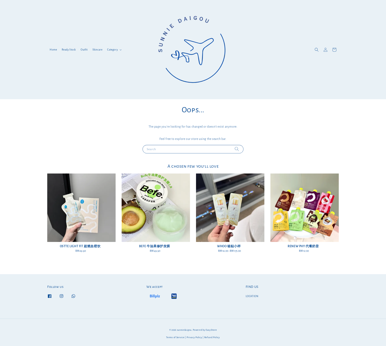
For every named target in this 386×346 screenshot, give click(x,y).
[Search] (236, 149)
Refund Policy (212, 337)
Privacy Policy (194, 337)
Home (53, 49)
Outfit (84, 49)
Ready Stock (69, 49)
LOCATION (252, 296)
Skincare (97, 49)
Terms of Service (175, 337)
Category (112, 49)
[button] (316, 49)
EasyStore (211, 330)
